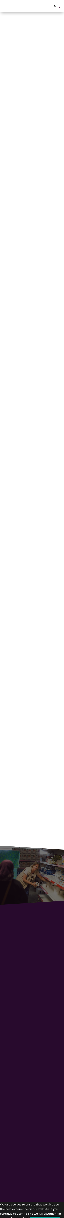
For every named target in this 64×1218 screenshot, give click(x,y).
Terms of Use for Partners (32, 1059)
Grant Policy (32, 1054)
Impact (32, 992)
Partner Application (32, 1037)
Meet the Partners (32, 1003)
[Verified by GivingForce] (23, 1186)
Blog (32, 1009)
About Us (32, 986)
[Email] (37, 729)
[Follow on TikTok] (21, 1020)
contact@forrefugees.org (26, 1106)
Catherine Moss (24, 721)
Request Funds (32, 1043)
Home (32, 980)
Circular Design (31, 1116)
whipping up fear (45, 495)
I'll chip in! (31, 891)
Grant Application (32, 1048)
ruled (34, 335)
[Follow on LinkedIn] (42, 1020)
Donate (31, 1072)
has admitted (15, 572)
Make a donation (36, 823)
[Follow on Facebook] (35, 1020)
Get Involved (32, 997)
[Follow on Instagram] (28, 1020)
